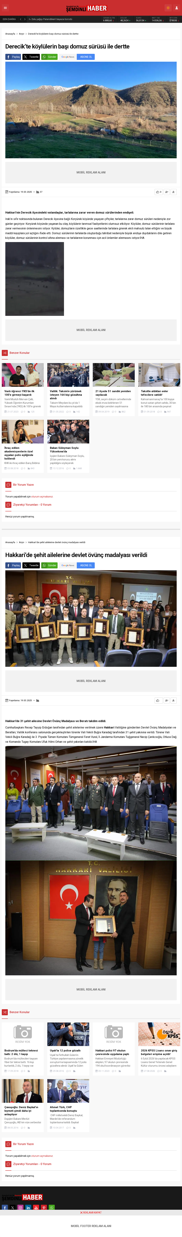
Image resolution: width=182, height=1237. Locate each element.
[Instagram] (20, 1208)
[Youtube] (36, 1208)
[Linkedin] (28, 1208)
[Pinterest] (44, 1208)
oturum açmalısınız (42, 496)
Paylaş (16, 56)
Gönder (52, 56)
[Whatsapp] (52, 1208)
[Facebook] (5, 1208)
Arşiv (21, 33)
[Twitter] (13, 1208)
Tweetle (34, 56)
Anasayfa (10, 33)
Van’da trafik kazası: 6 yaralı (46, 19)
